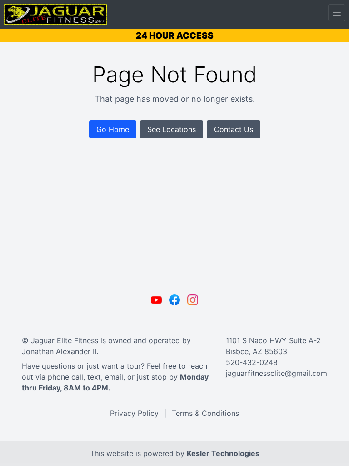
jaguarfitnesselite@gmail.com (276, 373)
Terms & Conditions (205, 413)
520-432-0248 (252, 362)
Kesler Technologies (223, 453)
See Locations (171, 129)
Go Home (112, 129)
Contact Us (233, 129)
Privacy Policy (134, 413)
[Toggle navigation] (336, 12)
